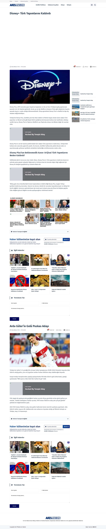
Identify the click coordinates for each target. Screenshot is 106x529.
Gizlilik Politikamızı (49, 244)
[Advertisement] (84, 80)
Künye (11, 1)
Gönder (14, 319)
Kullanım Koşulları (24, 1)
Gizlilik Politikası (34, 1)
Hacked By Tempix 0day (35, 134)
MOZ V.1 (94, 527)
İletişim (16, 1)
